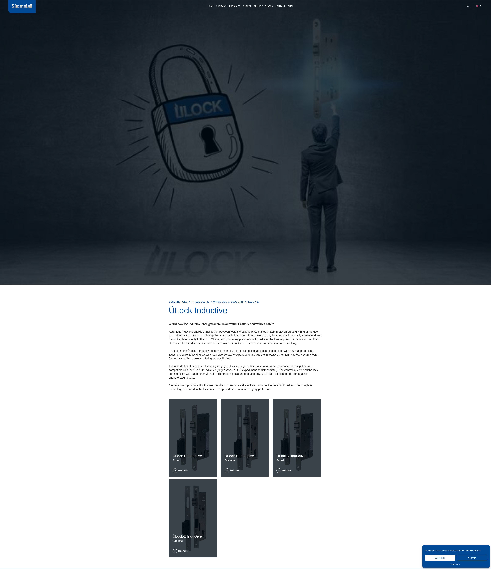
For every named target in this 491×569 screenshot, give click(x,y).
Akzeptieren (440, 558)
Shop (291, 6)
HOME (211, 6)
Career (247, 6)
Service (258, 6)
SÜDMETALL (178, 301)
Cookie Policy (455, 564)
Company (221, 6)
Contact (280, 6)
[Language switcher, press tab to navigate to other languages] (479, 6)
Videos (269, 6)
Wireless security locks (236, 301)
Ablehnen (472, 558)
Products (235, 6)
